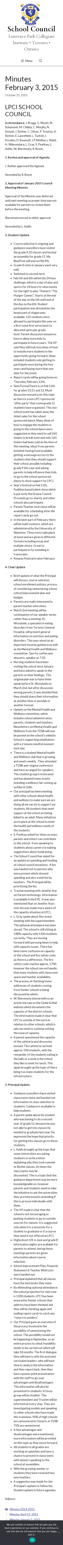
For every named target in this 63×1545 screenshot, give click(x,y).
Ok (32, 1540)
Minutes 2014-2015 (22, 1509)
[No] (58, 1532)
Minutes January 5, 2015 (25, 1519)
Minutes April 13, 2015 (24, 1514)
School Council (31, 29)
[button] (40, 61)
